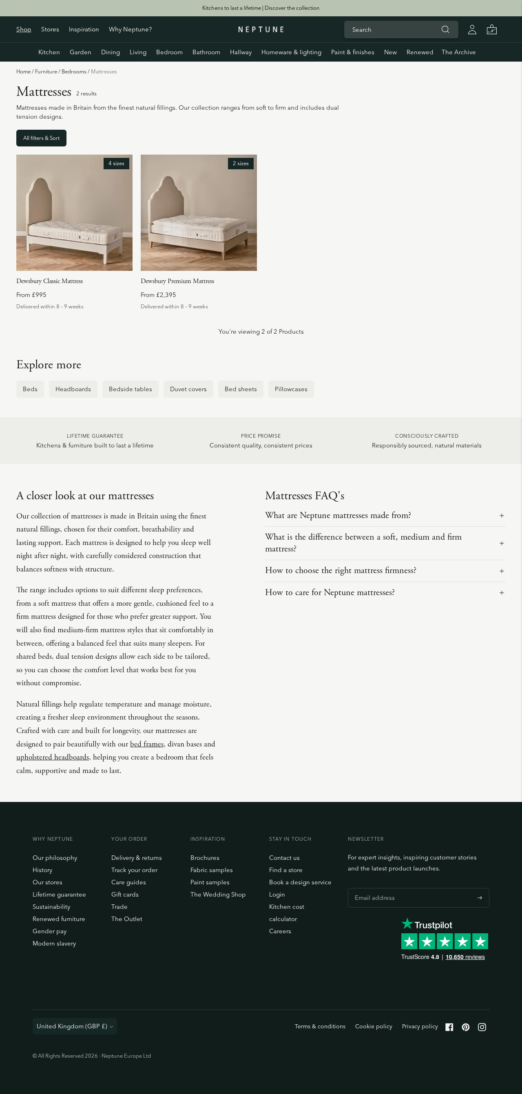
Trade (119, 906)
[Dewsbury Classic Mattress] (74, 213)
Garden (80, 52)
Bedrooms (74, 71)
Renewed (420, 52)
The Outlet (126, 919)
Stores (50, 29)
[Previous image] (25, 213)
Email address (372, 888)
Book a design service (300, 882)
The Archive (459, 52)
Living (138, 52)
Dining (110, 52)
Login (277, 894)
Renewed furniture (59, 919)
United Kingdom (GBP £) (72, 1026)
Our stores (47, 882)
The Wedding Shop (218, 894)
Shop (23, 29)
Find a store (286, 870)
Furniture (46, 71)
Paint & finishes (352, 52)
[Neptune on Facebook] (449, 1029)
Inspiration (84, 29)
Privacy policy (420, 1026)
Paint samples (210, 882)
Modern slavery (54, 943)
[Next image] (123, 213)
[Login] (472, 29)
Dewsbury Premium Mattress (177, 281)
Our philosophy (55, 857)
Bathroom (206, 52)
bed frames (147, 744)
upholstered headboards (52, 757)
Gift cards (125, 894)
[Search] (445, 29)
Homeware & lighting (291, 52)
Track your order (134, 870)
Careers (280, 931)
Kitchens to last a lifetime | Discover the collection (261, 7)
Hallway (241, 52)
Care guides (128, 882)
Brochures (204, 857)
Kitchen (49, 52)
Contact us (284, 857)
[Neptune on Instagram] (482, 1029)
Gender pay (49, 931)
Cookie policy (373, 1026)
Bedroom (169, 52)
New (390, 52)
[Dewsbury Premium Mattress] (199, 213)
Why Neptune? (130, 29)
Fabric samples (211, 870)
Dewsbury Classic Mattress (49, 281)
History (42, 870)
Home (23, 71)
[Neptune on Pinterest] (465, 1029)
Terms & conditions (320, 1026)
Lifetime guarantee (59, 894)
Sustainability (51, 906)
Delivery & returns (136, 857)
